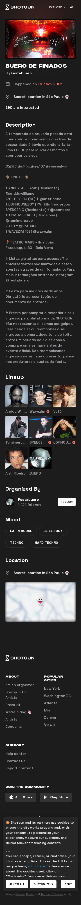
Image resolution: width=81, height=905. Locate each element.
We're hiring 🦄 (18, 712)
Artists (11, 719)
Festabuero (21, 73)
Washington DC (57, 695)
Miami (49, 710)
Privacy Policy (25, 894)
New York (52, 688)
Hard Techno (46, 543)
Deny (68, 884)
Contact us (15, 760)
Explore (55, 7)
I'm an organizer (19, 685)
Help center (15, 753)
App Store (24, 797)
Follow (67, 502)
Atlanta (51, 703)
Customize (42, 884)
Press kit (12, 704)
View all (50, 724)
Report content (19, 768)
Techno (17, 543)
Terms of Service (51, 894)
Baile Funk (53, 531)
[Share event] (72, 7)
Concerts (13, 726)
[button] (67, 502)
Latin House (21, 531)
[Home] (19, 7)
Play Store (59, 797)
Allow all (17, 884)
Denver (50, 717)
